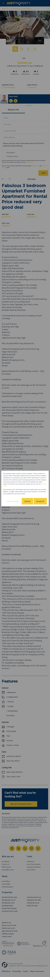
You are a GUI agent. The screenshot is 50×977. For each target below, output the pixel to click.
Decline (27, 501)
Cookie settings (12, 501)
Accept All (40, 501)
